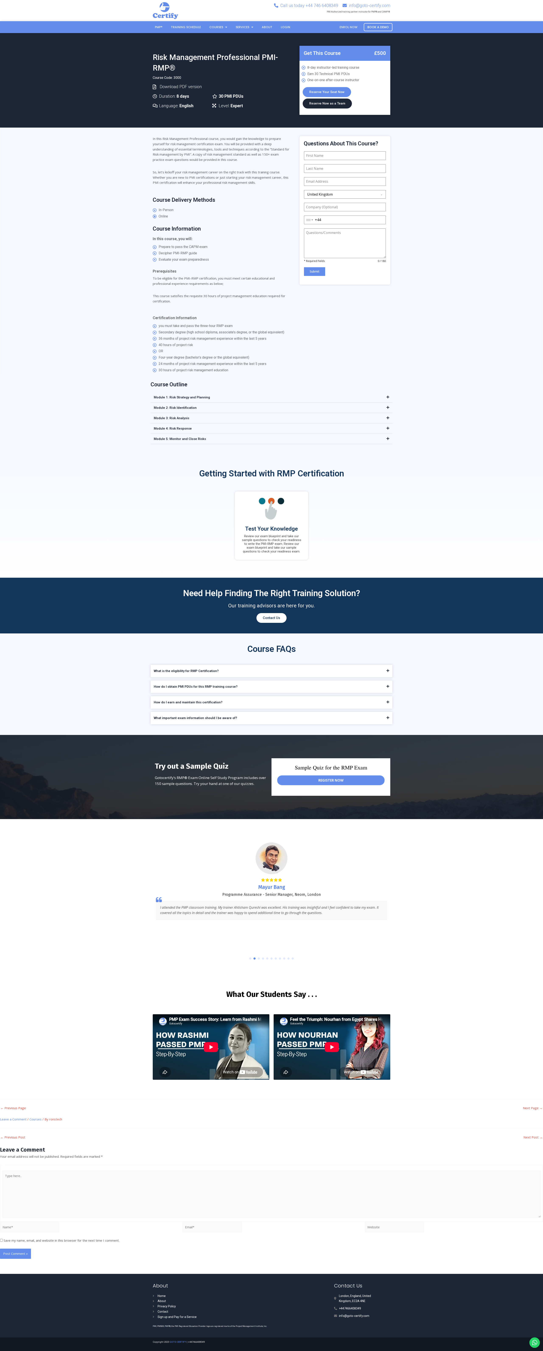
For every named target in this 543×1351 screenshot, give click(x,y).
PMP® (158, 27)
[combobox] (345, 194)
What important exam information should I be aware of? (195, 718)
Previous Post (12, 1137)
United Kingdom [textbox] (320, 194)
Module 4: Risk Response (173, 428)
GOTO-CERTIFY (178, 1342)
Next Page (533, 1108)
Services (242, 27)
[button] (271, 397)
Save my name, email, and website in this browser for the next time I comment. (61, 1240)
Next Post (533, 1137)
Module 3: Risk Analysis (171, 418)
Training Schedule (186, 27)
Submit (314, 271)
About (267, 27)
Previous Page (13, 1108)
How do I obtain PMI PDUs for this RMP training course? (196, 687)
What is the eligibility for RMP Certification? (186, 671)
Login (285, 27)
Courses (216, 27)
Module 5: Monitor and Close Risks (180, 439)
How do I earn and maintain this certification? (188, 702)
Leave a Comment (13, 1119)
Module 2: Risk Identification (175, 408)
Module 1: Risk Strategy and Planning (182, 397)
